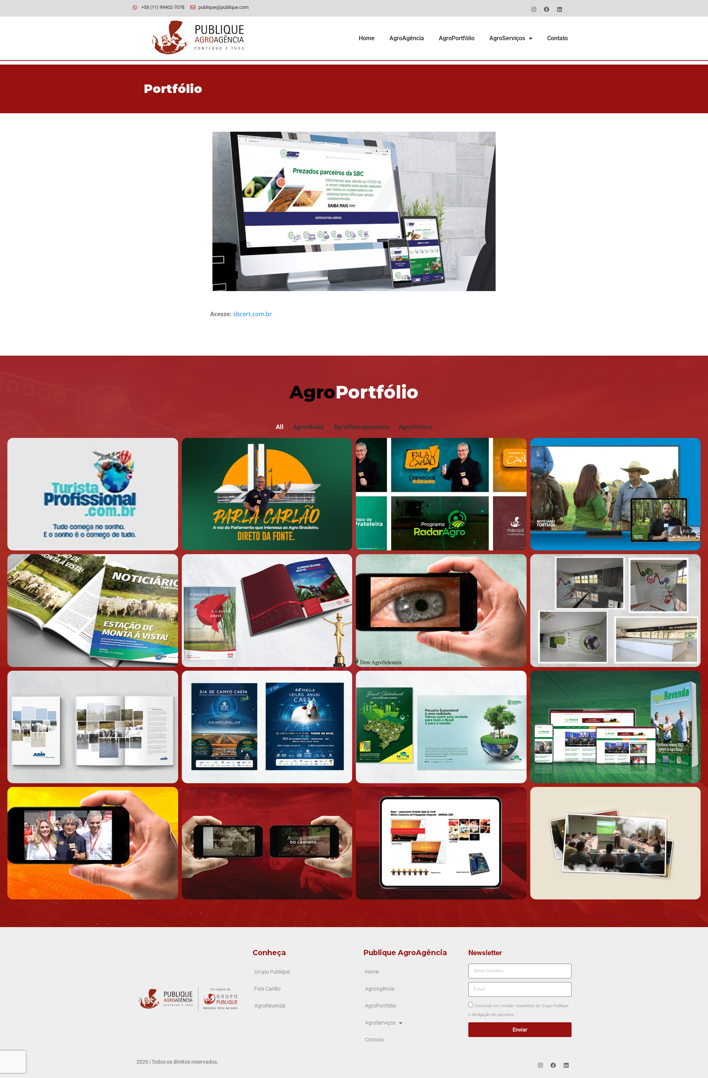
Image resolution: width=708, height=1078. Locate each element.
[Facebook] (546, 9)
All (280, 427)
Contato (557, 38)
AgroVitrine (415, 427)
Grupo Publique (272, 972)
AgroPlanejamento (361, 427)
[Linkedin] (559, 9)
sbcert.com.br (252, 314)
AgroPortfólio (457, 38)
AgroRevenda (269, 1006)
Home (367, 38)
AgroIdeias (308, 427)
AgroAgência (406, 38)
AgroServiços (507, 38)
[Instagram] (533, 9)
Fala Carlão (267, 989)
